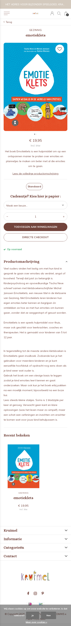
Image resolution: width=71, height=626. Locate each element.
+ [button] (63, 216)
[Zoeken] (59, 13)
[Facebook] (28, 593)
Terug (9, 22)
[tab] (35, 261)
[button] (6, 13)
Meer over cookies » (36, 622)
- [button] (7, 216)
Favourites (59, 49)
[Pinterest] (43, 593)
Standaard (34, 186)
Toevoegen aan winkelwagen (35, 226)
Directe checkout (35, 237)
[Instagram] (35, 593)
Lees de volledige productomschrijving (35, 173)
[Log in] (52, 13)
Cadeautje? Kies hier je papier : (35, 196)
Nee (48, 615)
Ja (32, 615)
